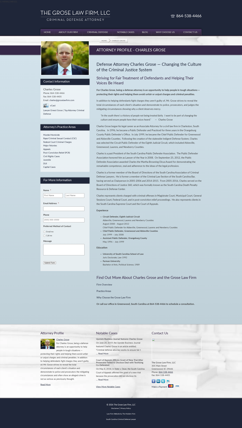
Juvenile (47, 160)
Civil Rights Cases (51, 156)
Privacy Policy (126, 408)
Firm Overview (104, 285)
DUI (45, 164)
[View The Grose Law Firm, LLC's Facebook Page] (154, 381)
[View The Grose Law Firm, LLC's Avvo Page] (168, 381)
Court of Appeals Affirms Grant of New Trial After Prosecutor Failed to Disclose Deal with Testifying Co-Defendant (119, 362)
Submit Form (49, 263)
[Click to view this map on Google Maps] (176, 348)
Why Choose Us (165, 32)
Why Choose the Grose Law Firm (113, 298)
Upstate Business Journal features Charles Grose (119, 339)
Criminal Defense (97, 32)
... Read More (102, 354)
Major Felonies (50, 146)
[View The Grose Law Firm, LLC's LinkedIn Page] (158, 381)
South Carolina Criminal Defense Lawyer (121, 419)
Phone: (155, 372)
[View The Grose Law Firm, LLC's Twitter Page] (163, 381)
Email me (49, 232)
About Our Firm (68, 32)
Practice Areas (103, 291)
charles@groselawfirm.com (61, 100)
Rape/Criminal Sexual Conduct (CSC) (60, 138)
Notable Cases (125, 32)
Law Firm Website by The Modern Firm (121, 414)
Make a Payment (160, 387)
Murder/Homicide (51, 135)
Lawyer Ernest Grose (53, 110)
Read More (45, 385)
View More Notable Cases (108, 387)
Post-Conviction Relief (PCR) (56, 153)
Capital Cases (49, 167)
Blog (145, 32)
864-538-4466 (189, 16)
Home (47, 32)
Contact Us (190, 32)
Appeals (47, 149)
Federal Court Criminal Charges (57, 142)
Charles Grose (62, 340)
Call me (49, 236)
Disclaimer (115, 408)
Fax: (154, 375)
